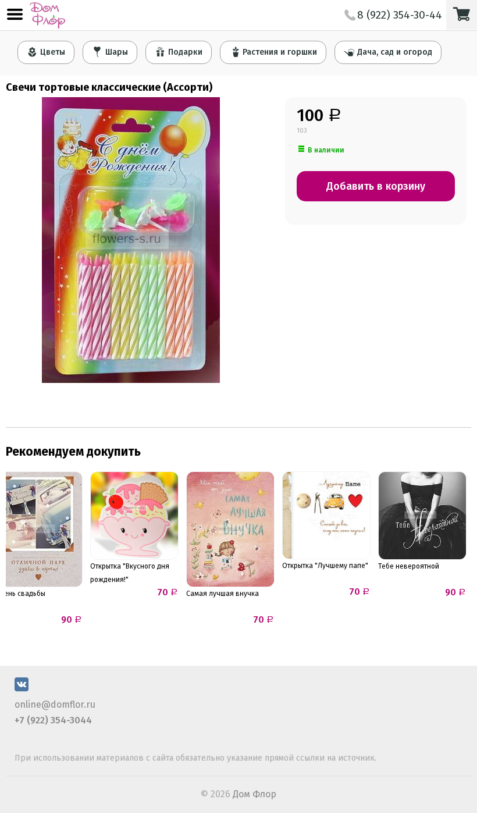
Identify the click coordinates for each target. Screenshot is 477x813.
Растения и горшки (280, 52)
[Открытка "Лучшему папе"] (326, 515)
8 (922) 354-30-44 (399, 15)
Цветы (52, 52)
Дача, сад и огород (394, 52)
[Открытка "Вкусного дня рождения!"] (134, 515)
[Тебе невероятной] (422, 515)
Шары (116, 52)
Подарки (185, 52)
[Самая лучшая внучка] (230, 529)
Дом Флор (254, 794)
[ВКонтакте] (22, 688)
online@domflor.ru (55, 704)
